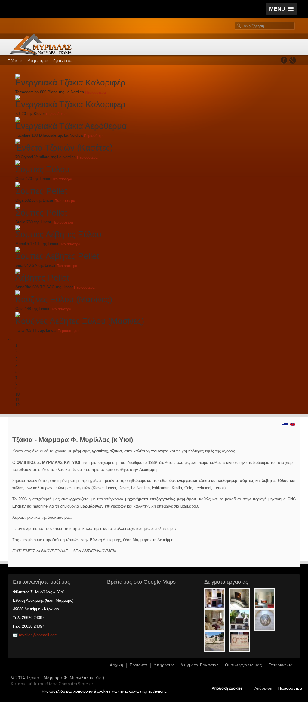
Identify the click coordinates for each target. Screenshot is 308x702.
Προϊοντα (138, 665)
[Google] (292, 60)
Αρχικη (116, 665)
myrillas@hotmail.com (38, 635)
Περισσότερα (290, 688)
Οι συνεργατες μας (243, 665)
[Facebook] (284, 60)
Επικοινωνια (280, 665)
